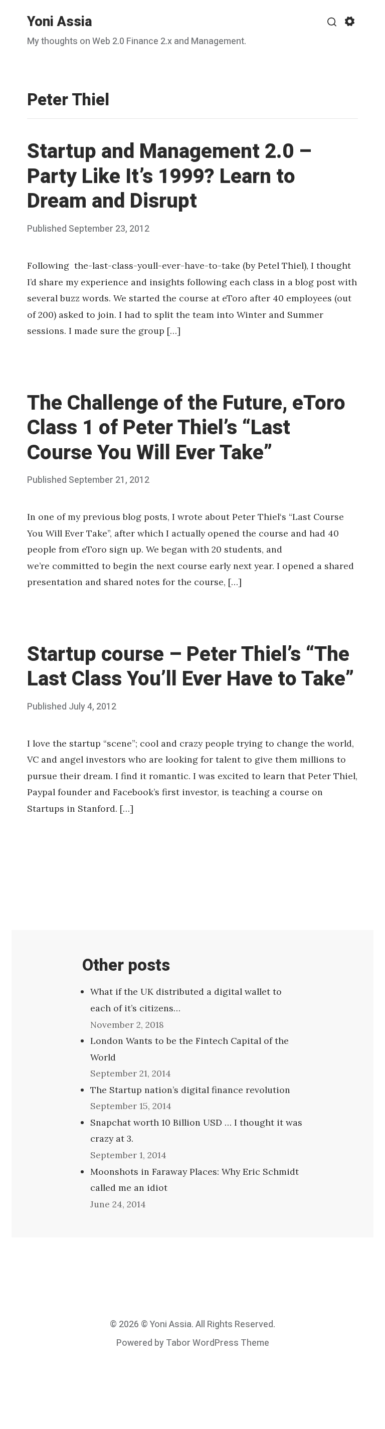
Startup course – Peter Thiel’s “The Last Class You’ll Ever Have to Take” (190, 667)
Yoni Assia (59, 22)
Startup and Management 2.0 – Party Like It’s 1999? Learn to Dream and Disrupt (169, 176)
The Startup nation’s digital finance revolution (190, 1090)
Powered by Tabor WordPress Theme (192, 1343)
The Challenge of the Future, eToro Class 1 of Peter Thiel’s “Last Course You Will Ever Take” (186, 428)
